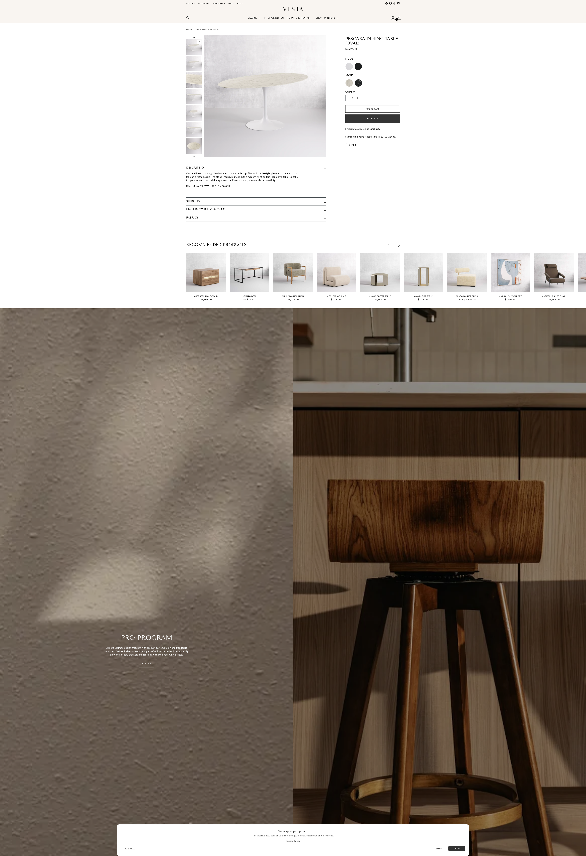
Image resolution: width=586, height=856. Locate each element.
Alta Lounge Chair (336, 296)
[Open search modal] (188, 18)
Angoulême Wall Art (510, 296)
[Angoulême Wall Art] (510, 272)
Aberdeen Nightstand (206, 296)
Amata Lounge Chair (467, 296)
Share (352, 145)
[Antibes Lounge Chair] (554, 272)
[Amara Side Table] (423, 272)
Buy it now (372, 118)
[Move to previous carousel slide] (390, 245)
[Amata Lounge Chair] (467, 272)
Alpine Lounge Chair (293, 296)
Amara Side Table (423, 296)
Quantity (350, 91)
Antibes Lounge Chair (554, 296)
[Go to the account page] (392, 18)
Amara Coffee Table (380, 296)
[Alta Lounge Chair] (336, 272)
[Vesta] (293, 9)
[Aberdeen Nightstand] (206, 272)
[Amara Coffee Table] (380, 272)
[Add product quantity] (348, 98)
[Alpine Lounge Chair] (293, 272)
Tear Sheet (191, 192)
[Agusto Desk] (249, 272)
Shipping (349, 128)
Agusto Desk (250, 296)
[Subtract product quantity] (357, 98)
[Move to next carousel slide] (397, 245)
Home (189, 29)
